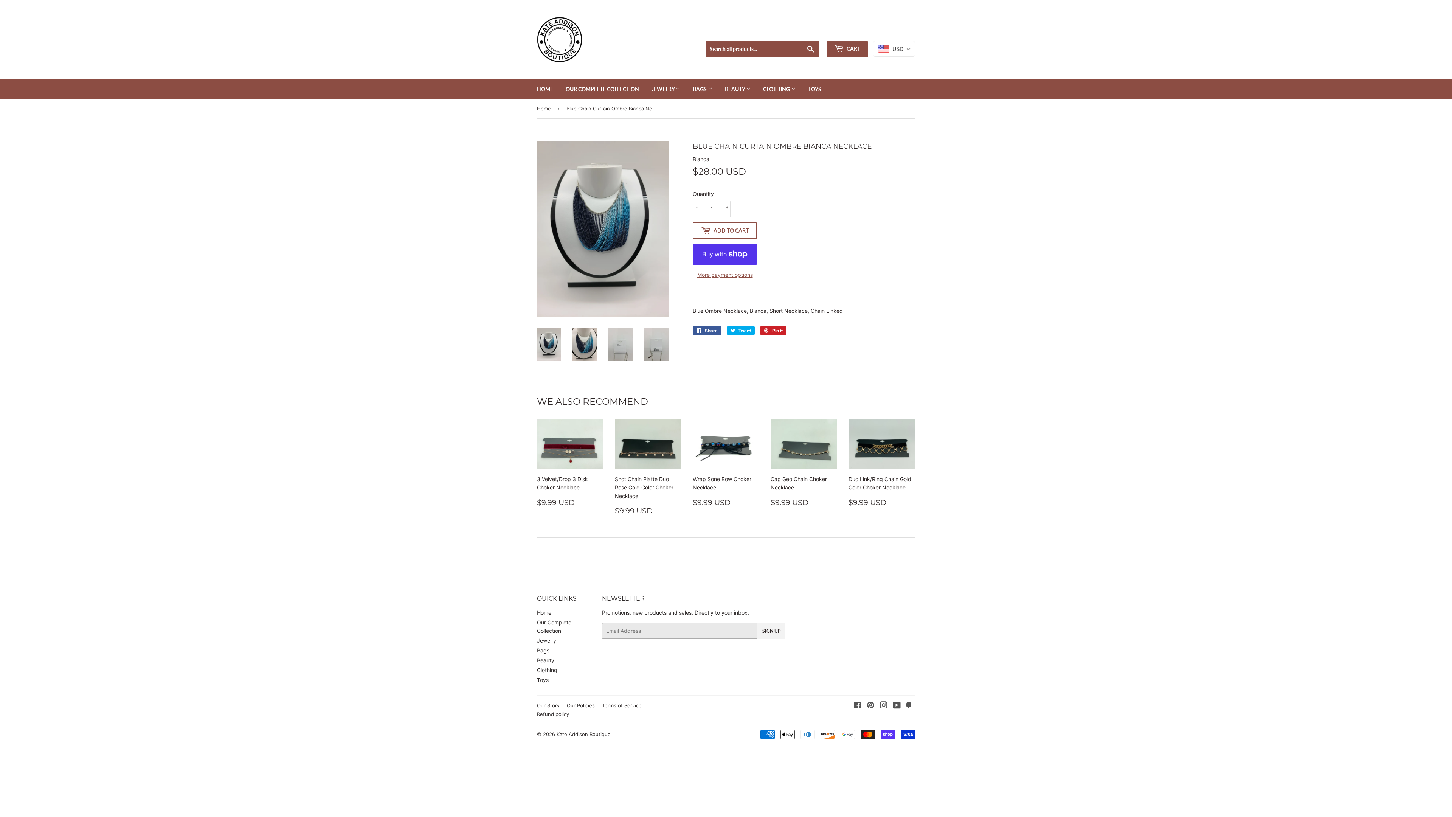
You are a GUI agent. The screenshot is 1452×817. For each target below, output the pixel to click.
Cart (852, 48)
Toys (814, 89)
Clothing (777, 89)
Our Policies (581, 705)
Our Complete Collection (602, 89)
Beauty (735, 89)
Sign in (856, 31)
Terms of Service (622, 705)
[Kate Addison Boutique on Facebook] (857, 706)
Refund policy (553, 714)
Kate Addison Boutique (584, 734)
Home (545, 89)
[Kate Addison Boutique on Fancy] (908, 706)
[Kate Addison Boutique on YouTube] (897, 706)
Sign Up (771, 631)
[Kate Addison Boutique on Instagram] (883, 706)
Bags (700, 89)
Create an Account (894, 31)
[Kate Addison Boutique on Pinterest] (871, 706)
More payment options (725, 275)
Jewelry (664, 89)
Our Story (548, 705)
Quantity (703, 194)
